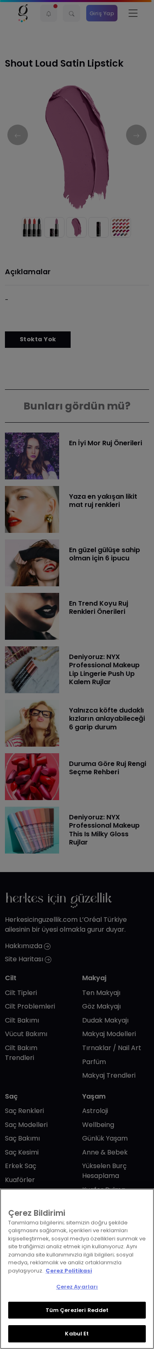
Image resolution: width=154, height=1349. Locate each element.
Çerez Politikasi (69, 1271)
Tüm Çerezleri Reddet (77, 1310)
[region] (77, 1269)
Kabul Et (77, 1333)
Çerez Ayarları (77, 1287)
